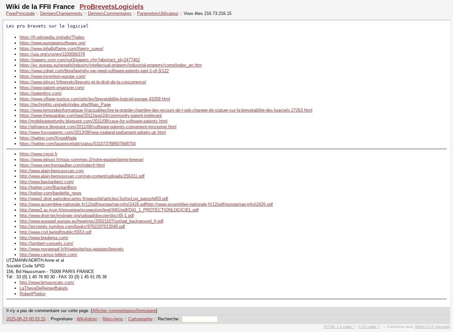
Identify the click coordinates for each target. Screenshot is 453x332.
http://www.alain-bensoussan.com (52, 170)
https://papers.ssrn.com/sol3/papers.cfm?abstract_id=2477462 (80, 59)
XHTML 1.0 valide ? (339, 327)
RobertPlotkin (32, 293)
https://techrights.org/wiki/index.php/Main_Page (65, 104)
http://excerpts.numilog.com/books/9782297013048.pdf (72, 226)
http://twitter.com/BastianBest (48, 187)
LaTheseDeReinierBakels (44, 288)
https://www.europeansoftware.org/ (53, 42)
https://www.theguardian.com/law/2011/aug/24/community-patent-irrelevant (91, 115)
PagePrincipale (20, 13)
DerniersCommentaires (110, 13)
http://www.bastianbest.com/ (47, 181)
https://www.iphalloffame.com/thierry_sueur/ (61, 48)
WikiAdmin (87, 318)
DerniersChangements (61, 13)
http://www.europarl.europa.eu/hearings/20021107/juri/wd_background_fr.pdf (91, 221)
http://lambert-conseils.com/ (46, 243)
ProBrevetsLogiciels (112, 6)
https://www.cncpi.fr (38, 153)
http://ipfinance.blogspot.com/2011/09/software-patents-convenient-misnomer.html (98, 126)
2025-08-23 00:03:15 (25, 318)
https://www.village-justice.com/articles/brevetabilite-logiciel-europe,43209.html (95, 98)
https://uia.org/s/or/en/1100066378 (52, 54)
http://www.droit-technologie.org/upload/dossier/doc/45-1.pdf (77, 215)
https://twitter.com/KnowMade (48, 138)
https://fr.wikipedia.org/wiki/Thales (52, 37)
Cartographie (140, 318)
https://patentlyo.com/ (41, 93)
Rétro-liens (112, 318)
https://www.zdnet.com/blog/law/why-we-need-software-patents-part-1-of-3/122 (94, 70)
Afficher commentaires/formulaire (124, 310)
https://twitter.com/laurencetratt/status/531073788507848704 (78, 143)
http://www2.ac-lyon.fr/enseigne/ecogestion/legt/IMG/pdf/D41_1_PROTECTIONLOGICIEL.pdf (109, 209)
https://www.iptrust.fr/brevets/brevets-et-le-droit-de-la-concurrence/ (83, 82)
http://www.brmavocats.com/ (47, 282)
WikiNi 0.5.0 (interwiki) (432, 327)
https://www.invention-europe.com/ (53, 76)
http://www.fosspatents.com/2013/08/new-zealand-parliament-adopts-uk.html (93, 132)
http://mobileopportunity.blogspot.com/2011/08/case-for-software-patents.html (93, 121)
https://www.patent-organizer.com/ (52, 87)
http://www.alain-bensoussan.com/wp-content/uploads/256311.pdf (82, 176)
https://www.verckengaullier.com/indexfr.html (62, 165)
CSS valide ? (369, 327)
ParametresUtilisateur (157, 13)
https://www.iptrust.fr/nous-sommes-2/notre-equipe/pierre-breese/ (82, 159)
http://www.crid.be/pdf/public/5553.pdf (56, 232)
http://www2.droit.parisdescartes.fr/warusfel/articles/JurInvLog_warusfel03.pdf (94, 198)
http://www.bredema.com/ (44, 237)
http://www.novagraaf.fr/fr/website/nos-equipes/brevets (72, 249)
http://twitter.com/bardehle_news (51, 193)
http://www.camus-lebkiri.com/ (48, 254)
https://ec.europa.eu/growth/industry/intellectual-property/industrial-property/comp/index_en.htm (111, 65)
